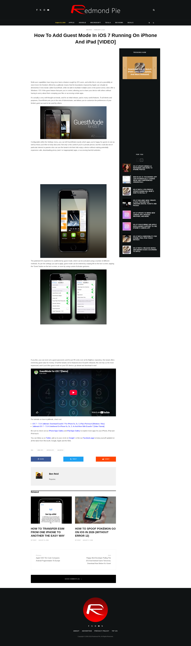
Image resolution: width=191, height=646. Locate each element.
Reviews (119, 22)
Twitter (48, 438)
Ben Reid (89, 29)
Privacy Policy (102, 631)
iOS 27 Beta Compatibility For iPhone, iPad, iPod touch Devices (145, 238)
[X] (40, 10)
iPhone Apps (50, 450)
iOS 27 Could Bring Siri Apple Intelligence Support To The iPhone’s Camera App (145, 226)
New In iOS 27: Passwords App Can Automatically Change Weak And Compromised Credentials (145, 179)
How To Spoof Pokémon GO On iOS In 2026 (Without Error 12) (95, 532)
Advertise (87, 631)
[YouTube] (48, 10)
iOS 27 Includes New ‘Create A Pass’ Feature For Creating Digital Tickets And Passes (145, 203)
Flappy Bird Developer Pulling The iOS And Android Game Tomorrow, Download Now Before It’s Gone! (98, 559)
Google (82, 22)
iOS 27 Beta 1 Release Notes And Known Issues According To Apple (145, 249)
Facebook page (88, 438)
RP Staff (34, 540)
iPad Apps (40, 450)
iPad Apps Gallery (73, 431)
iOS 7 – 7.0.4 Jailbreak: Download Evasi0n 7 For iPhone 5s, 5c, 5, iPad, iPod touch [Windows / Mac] (68, 424)
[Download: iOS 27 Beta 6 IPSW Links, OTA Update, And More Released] (140, 68)
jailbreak (60, 450)
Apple (71, 22)
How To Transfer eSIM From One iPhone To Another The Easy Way (48, 532)
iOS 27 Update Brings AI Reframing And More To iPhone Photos (142, 167)
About (76, 631)
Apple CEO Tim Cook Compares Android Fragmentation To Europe (48, 558)
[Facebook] (36, 10)
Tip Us (115, 631)
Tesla (108, 22)
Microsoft (96, 22)
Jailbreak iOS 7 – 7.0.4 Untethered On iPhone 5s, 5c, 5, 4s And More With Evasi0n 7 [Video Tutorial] (68, 426)
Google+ (72, 438)
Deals (131, 22)
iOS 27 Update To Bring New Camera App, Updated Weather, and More (144, 214)
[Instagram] (44, 10)
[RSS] (149, 22)
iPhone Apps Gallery (56, 431)
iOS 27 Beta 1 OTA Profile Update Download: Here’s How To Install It (143, 191)
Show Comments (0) (72, 579)
